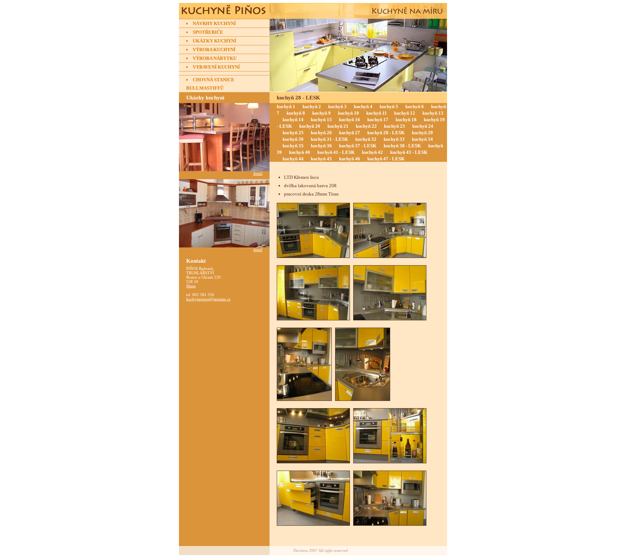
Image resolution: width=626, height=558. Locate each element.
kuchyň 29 (422, 132)
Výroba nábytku (215, 58)
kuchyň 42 (372, 152)
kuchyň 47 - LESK (386, 158)
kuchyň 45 (321, 158)
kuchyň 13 (432, 113)
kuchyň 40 (299, 152)
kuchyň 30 (293, 139)
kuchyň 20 (309, 126)
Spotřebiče (208, 32)
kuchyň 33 (394, 139)
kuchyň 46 (349, 158)
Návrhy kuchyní (214, 23)
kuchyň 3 (337, 106)
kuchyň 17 (377, 119)
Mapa (191, 286)
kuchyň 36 (321, 145)
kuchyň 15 (321, 119)
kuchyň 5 (389, 106)
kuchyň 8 (296, 113)
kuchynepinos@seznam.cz (208, 299)
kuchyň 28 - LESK (386, 132)
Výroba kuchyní (214, 49)
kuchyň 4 (363, 106)
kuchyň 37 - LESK (357, 145)
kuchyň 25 (293, 132)
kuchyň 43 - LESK (408, 152)
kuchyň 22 (366, 126)
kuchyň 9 (321, 113)
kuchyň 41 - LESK (336, 152)
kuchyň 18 (406, 119)
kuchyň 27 (349, 132)
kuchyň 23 (394, 126)
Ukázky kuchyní (214, 41)
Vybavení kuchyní (216, 67)
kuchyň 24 (422, 126)
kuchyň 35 (293, 145)
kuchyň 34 (422, 139)
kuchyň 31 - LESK (329, 139)
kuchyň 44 (293, 158)
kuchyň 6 (414, 106)
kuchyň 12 (404, 113)
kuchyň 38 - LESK (402, 145)
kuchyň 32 (365, 139)
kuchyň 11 (376, 113)
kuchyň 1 (286, 106)
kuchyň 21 (338, 126)
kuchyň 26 (321, 132)
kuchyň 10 (348, 113)
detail (257, 173)
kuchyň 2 (311, 106)
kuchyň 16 (349, 119)
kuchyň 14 (293, 119)
